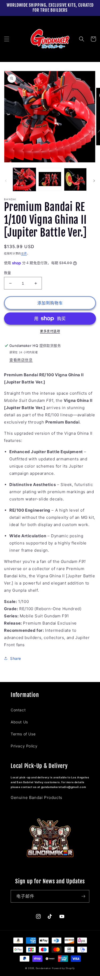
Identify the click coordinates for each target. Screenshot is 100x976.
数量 (7, 273)
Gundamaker (43, 968)
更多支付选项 (50, 331)
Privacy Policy (24, 746)
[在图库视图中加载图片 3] (75, 179)
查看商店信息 (21, 360)
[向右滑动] (94, 181)
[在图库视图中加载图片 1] (24, 179)
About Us (19, 722)
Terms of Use (23, 734)
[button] (7, 39)
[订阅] (83, 896)
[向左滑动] (6, 181)
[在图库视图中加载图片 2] (49, 179)
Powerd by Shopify (63, 968)
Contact (18, 710)
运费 (24, 253)
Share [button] (15, 658)
